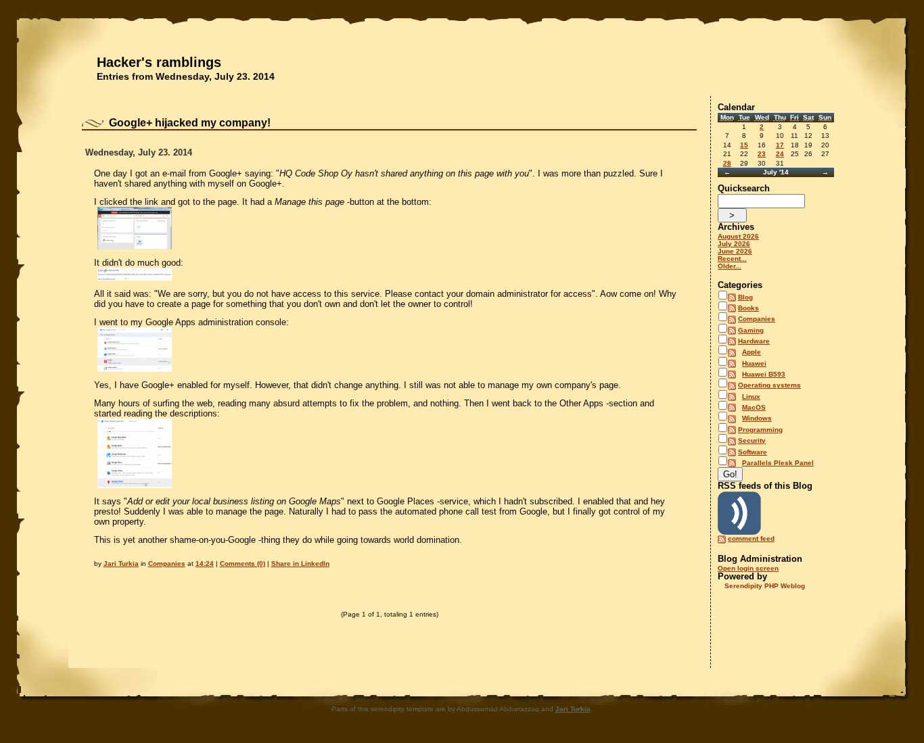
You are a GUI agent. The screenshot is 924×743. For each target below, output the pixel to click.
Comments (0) (242, 563)
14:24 (204, 563)
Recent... (732, 258)
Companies (166, 563)
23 (762, 154)
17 (780, 145)
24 (780, 154)
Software (752, 452)
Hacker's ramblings (159, 62)
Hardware (754, 341)
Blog (745, 297)
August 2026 (738, 236)
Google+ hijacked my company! (190, 122)
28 (727, 163)
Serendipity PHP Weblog (764, 586)
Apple (751, 352)
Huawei (754, 363)
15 (744, 145)
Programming (760, 429)
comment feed (751, 538)
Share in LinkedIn (300, 563)
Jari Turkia (121, 563)
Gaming (751, 330)
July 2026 (734, 243)
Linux (751, 396)
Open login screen (748, 568)
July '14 (776, 172)
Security (752, 440)
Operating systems (769, 385)
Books (748, 308)
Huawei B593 (763, 374)
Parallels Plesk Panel (778, 462)
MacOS (754, 407)
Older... (729, 266)
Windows (757, 418)
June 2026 (735, 251)
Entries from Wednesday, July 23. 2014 (186, 76)
